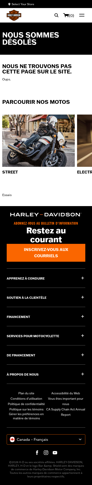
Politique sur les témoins (26, 409)
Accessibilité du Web (65, 393)
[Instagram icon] (46, 452)
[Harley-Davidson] (46, 214)
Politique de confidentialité (26, 404)
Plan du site (26, 393)
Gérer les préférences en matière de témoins (26, 416)
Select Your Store (23, 4)
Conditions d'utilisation (26, 398)
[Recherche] (56, 15)
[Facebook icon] (37, 452)
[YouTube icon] (55, 452)
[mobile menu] (80, 15)
